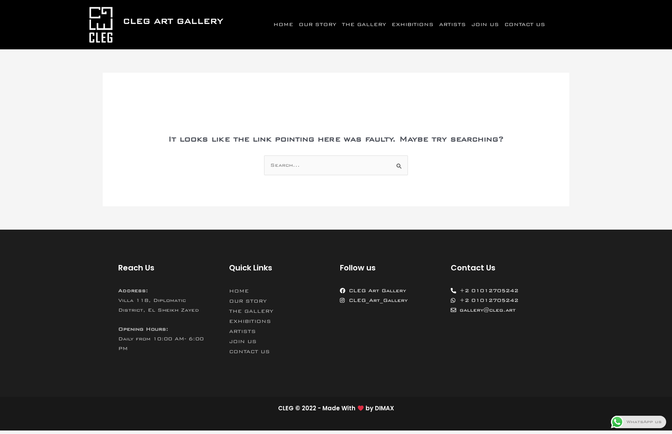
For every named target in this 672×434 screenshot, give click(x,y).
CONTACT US (524, 24)
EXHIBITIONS (413, 24)
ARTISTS (452, 24)
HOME (283, 24)
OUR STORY (317, 24)
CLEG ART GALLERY (173, 21)
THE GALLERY (364, 24)
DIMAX (384, 408)
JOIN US (485, 24)
